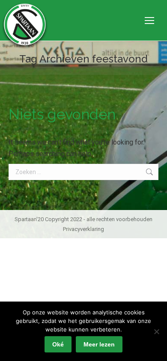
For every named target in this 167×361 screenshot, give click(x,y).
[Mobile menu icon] (149, 21)
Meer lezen (99, 344)
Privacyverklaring (83, 229)
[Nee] (156, 331)
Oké (58, 344)
